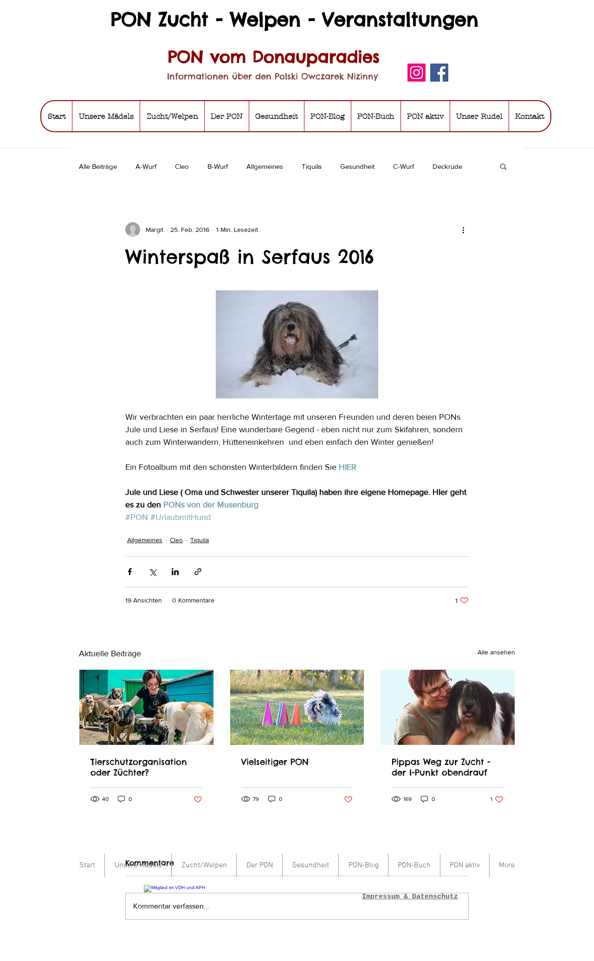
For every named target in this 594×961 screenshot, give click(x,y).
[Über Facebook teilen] (129, 571)
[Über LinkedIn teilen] (175, 571)
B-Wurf (217, 166)
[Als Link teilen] (198, 571)
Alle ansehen (496, 652)
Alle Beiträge (98, 166)
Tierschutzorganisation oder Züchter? (138, 767)
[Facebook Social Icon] (439, 73)
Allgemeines (264, 166)
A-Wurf (146, 166)
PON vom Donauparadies (274, 56)
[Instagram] (416, 73)
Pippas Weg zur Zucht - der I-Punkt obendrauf (441, 767)
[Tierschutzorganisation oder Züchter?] (146, 707)
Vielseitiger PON (275, 761)
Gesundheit (357, 166)
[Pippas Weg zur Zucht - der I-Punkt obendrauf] (448, 707)
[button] (503, 166)
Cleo (182, 166)
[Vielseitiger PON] (297, 707)
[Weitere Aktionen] (463, 229)
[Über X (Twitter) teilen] (152, 571)
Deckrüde (447, 166)
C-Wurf (403, 166)
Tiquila (312, 166)
